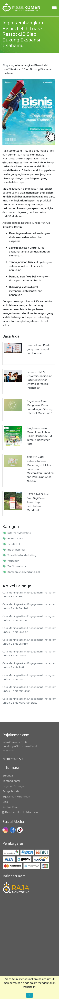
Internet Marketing (19, 533)
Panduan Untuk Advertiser (21, 812)
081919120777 (14, 759)
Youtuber (13, 561)
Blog (5, 65)
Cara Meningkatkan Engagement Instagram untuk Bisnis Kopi (29, 595)
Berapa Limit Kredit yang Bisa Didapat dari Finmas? (39, 349)
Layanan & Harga (13, 786)
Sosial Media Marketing (21, 555)
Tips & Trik (14, 544)
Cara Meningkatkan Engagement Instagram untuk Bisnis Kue (29, 677)
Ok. (29, 995)
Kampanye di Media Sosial (23, 572)
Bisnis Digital (15, 539)
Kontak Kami (10, 807)
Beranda (7, 776)
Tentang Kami (11, 781)
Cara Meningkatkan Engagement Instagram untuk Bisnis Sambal (29, 606)
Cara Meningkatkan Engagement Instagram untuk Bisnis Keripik (29, 618)
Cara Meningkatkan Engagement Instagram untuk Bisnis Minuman (29, 689)
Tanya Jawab (10, 791)
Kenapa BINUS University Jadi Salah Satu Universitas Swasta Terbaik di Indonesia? (39, 380)
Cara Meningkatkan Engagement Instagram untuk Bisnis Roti (29, 665)
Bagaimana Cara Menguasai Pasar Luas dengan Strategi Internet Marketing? (40, 407)
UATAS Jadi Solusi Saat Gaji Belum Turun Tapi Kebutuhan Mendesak (38, 502)
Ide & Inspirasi (16, 550)
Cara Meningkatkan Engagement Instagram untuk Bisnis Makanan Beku (29, 701)
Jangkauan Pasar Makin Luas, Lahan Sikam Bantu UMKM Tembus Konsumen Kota (39, 436)
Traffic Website (16, 566)
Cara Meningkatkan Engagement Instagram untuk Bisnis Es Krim (29, 642)
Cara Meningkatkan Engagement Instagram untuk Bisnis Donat (29, 654)
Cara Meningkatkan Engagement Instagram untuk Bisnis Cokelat (29, 630)
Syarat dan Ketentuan (16, 797)
